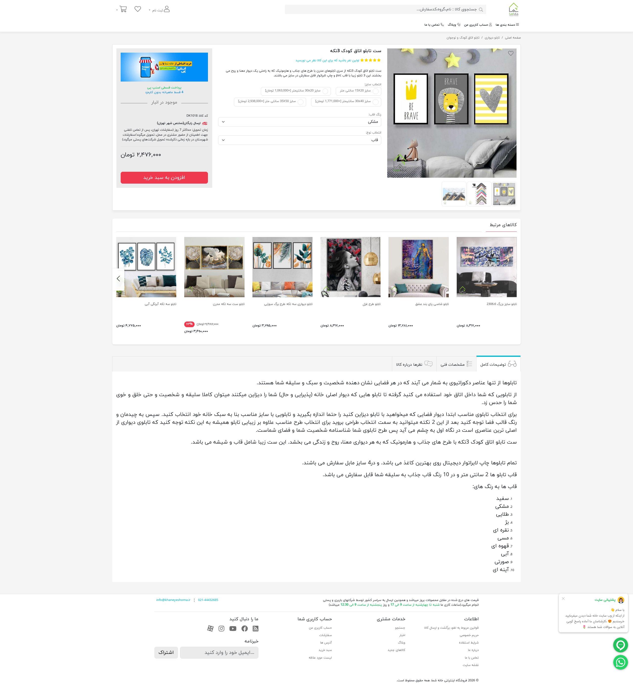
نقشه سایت (471, 665)
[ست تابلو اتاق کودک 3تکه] (452, 113)
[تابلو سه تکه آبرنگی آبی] (146, 267)
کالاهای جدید (396, 650)
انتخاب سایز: (372, 84)
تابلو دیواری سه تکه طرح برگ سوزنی (288, 304)
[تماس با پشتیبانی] (620, 662)
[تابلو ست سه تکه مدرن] (214, 267)
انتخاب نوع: (373, 132)
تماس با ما (432, 25)
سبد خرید (325, 650)
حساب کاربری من (476, 25)
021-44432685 (208, 600)
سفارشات (325, 635)
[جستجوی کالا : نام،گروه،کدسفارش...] (481, 9)
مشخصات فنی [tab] (453, 364)
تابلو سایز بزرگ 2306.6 (502, 304)
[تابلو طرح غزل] (350, 267)
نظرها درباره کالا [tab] (409, 364)
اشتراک (166, 652)
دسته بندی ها (505, 25)
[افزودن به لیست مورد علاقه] (511, 54)
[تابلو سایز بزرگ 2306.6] (487, 267)
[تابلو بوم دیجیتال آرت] (418, 267)
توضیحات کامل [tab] (493, 364)
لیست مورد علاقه (320, 658)
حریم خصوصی (469, 635)
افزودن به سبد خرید (164, 177)
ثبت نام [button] (157, 10)
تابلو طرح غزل (372, 304)
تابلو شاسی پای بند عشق (432, 304)
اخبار (402, 635)
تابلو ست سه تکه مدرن (229, 304)
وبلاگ (452, 25)
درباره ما (473, 650)
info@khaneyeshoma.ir (173, 600)
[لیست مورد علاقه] (138, 9)
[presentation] (515, 279)
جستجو (400, 628)
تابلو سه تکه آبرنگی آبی (160, 304)
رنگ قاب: (375, 114)
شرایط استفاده (469, 643)
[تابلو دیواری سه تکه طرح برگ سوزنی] (282, 267)
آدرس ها (326, 643)
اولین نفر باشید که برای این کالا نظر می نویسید (327, 60)
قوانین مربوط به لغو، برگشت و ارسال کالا (451, 628)
